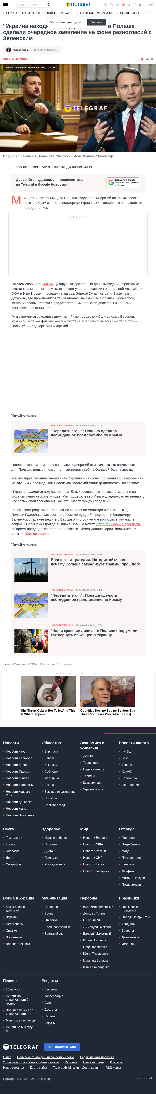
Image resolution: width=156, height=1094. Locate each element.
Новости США (93, 844)
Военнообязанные (58, 927)
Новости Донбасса (19, 802)
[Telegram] (118, 4)
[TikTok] (140, 5)
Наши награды (93, 1062)
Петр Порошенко (95, 947)
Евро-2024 (129, 778)
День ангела (130, 937)
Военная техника (18, 944)
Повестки (51, 906)
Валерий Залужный (97, 933)
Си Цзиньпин (92, 920)
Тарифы (89, 776)
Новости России (94, 851)
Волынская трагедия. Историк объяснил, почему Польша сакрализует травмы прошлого (95, 562)
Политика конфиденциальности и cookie (45, 1057)
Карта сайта (38, 1067)
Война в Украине (18, 898)
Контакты (116, 1062)
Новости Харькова (19, 758)
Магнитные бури (133, 878)
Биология (12, 851)
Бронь (49, 913)
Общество (51, 743)
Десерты (51, 1009)
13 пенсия (13, 989)
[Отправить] (48, 5)
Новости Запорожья (20, 784)
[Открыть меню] (5, 4)
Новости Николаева (20, 815)
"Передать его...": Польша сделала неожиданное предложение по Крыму (86, 433)
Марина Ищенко (21, 50)
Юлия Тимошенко (95, 953)
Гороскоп (128, 837)
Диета (49, 851)
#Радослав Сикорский (55, 664)
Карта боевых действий (15, 908)
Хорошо (96, 22)
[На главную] (78, 4)
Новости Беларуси (96, 871)
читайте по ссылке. (35, 534)
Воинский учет (55, 933)
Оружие (11, 930)
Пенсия (10, 981)
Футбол (127, 751)
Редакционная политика (97, 1057)
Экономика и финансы (92, 745)
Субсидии (51, 771)
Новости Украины (62, 425)
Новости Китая (93, 864)
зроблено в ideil (142, 1078)
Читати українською (18, 59)
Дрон (9, 857)
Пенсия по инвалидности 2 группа (17, 999)
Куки (76, 22)
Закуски (50, 1023)
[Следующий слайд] (152, 13)
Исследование (55, 864)
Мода (125, 851)
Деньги (88, 756)
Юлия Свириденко (96, 967)
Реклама (71, 1062)
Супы (48, 1002)
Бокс (125, 758)
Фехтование (130, 784)
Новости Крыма (17, 808)
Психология (53, 857)
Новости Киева (16, 751)
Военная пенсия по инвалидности (19, 1012)
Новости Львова (17, 778)
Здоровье (51, 829)
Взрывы (11, 917)
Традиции (128, 924)
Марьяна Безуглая (96, 960)
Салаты (50, 1016)
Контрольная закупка (96, 12)
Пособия (51, 798)
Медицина (52, 778)
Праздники (129, 898)
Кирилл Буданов (94, 940)
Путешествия (131, 857)
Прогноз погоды (56, 805)
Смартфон (13, 864)
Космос (11, 844)
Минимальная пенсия (21, 1020)
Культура (128, 864)
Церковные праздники (130, 908)
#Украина (19, 664)
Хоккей (127, 771)
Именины (128, 944)
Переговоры (15, 924)
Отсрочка (51, 920)
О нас (7, 1057)
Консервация (54, 996)
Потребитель (131, 844)
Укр (150, 4)
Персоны (88, 898)
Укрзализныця (93, 789)
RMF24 (47, 284)
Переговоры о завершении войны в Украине (39, 12)
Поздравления (132, 884)
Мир (84, 829)
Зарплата (51, 751)
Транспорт (90, 762)
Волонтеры (14, 937)
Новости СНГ (92, 857)
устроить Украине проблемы (118, 524)
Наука (8, 829)
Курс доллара (92, 782)
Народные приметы (136, 917)
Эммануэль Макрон (97, 927)
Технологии (14, 837)
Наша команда (13, 1067)
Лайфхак (128, 871)
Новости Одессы (18, 771)
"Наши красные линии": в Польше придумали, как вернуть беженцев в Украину (94, 633)
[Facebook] (105, 4)
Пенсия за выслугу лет (19, 1028)
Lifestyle (127, 829)
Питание (51, 844)
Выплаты (51, 764)
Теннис (127, 764)
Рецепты (50, 981)
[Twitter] (129, 4)
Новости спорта (134, 743)
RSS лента (113, 1067)
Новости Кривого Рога (18, 793)
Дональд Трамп (94, 913)
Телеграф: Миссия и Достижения (76, 1067)
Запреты (128, 930)
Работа (50, 758)
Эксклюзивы (129, 12)
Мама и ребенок (56, 837)
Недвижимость (93, 769)
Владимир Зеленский (98, 906)
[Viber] (111, 4)
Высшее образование (60, 791)
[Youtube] (124, 5)
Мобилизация (54, 898)
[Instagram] (134, 4)
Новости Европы (95, 837)
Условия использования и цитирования (31, 1062)
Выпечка (51, 989)
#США (32, 664)
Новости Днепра (17, 764)
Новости (11, 743)
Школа (49, 784)
